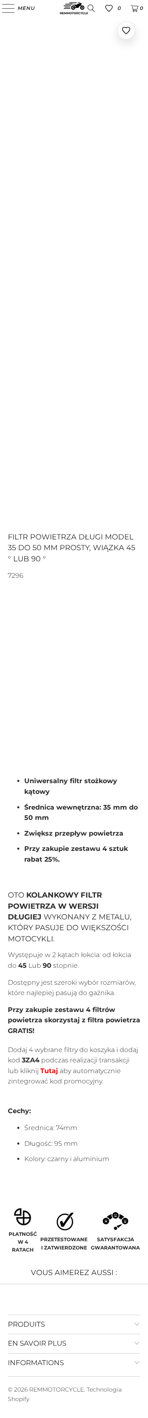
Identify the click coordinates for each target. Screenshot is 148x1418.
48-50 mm (26, 651)
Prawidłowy (33, 713)
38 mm (21, 628)
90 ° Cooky (70, 690)
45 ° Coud (27, 690)
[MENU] (4, 8)
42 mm (52, 628)
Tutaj (49, 1071)
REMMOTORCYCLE (56, 1389)
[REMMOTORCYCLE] (74, 8)
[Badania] (91, 8)
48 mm (83, 628)
